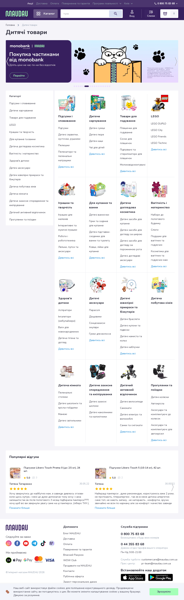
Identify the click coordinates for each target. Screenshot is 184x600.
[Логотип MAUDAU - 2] (18, 13)
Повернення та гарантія (76, 3)
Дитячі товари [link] (29, 25)
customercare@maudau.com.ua (159, 559)
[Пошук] (115, 13)
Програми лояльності (105, 3)
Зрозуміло (164, 591)
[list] (9, 543)
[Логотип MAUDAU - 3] (34, 527)
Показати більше (19, 508)
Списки (151, 15)
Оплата (54, 3)
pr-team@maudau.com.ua (156, 563)
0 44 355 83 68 (132, 544)
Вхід (132, 16)
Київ (126, 3)
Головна (10, 25)
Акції (30, 3)
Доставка (41, 3)
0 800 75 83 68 (166, 3)
